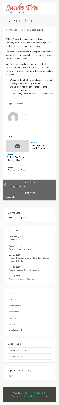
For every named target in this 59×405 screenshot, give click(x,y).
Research (19, 103)
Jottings (12, 299)
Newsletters (14, 311)
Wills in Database (16, 356)
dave (41, 30)
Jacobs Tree (26, 392)
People (12, 324)
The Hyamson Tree (16, 170)
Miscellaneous (15, 305)
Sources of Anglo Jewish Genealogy (39, 146)
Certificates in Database (19, 350)
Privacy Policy (39, 392)
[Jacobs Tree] (22, 7)
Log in (10, 375)
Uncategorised (15, 330)
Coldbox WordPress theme (24, 396)
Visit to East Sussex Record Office (16, 158)
